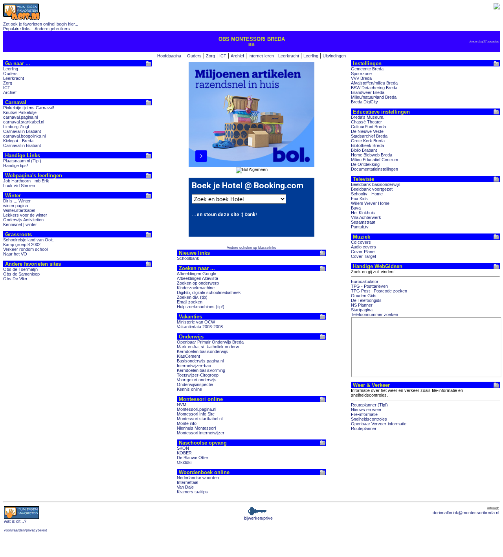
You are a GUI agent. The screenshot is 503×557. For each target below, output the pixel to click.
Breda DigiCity (364, 101)
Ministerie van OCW (196, 322)
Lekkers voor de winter (25, 215)
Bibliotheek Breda (367, 145)
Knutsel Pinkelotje (20, 112)
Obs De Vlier (15, 278)
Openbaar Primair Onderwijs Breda (210, 342)
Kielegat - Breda (18, 140)
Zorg (210, 55)
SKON (183, 448)
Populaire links (17, 28)
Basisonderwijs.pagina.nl (200, 360)
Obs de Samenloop (21, 274)
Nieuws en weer (366, 409)
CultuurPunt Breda (368, 126)
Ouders (194, 55)
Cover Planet (363, 251)
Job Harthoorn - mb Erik (26, 180)
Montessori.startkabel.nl (199, 418)
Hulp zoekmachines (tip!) (200, 306)
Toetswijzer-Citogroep (197, 375)
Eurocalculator (364, 281)
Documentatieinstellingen (374, 169)
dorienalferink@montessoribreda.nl (466, 512)
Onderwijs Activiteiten (23, 219)
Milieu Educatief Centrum (374, 159)
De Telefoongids (366, 300)
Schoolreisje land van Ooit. (28, 239)
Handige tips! (15, 165)
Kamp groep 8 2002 (21, 244)
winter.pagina (15, 205)
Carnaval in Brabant (22, 131)
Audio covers (363, 246)
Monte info (186, 423)
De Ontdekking (365, 164)
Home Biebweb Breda (371, 155)
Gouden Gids (363, 295)
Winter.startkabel (19, 210)
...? (15, 521)
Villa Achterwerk (366, 217)
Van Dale (185, 487)
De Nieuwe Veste (367, 131)
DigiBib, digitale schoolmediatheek (209, 292)
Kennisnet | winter (20, 224)
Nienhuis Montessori (196, 428)
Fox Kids (359, 198)
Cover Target (363, 256)
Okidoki (184, 462)
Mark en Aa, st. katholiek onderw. (208, 346)
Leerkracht (288, 55)
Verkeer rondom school (25, 249)
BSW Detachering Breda (374, 87)
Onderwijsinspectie (195, 384)
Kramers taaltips (192, 491)
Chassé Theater (366, 121)
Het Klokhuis (363, 212)
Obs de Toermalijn (20, 269)
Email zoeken (189, 302)
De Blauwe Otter (192, 457)
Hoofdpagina (169, 55)
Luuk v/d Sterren (19, 185)
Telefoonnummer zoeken (374, 314)
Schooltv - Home (367, 193)
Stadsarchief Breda (369, 136)
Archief (237, 55)
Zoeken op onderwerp (198, 283)
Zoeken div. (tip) (192, 297)
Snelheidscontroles (369, 419)
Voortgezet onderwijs (197, 379)
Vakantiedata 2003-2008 (200, 326)
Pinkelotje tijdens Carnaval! (28, 107)
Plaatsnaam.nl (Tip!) (22, 160)
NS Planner (362, 305)
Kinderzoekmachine (196, 287)
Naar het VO (15, 254)
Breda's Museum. (367, 117)
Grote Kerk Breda (368, 140)
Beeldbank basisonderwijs (375, 184)
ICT (222, 55)
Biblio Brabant (364, 150)
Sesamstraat (363, 222)
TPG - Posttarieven (369, 286)
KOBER (184, 452)
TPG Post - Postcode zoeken (379, 291)
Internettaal (187, 482)
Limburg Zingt (16, 126)
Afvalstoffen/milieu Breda (374, 83)
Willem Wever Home (370, 203)
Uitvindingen (334, 55)
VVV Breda (361, 78)
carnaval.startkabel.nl (23, 121)
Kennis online (189, 389)
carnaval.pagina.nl (20, 117)
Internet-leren (261, 55)
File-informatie (364, 414)
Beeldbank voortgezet (372, 189)
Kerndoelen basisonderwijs (202, 351)
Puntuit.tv (360, 226)
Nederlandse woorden (198, 477)
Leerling (310, 55)
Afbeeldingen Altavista (197, 278)
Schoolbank (188, 258)
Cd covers (361, 242)
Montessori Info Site (196, 414)
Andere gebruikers (52, 28)
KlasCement (188, 356)
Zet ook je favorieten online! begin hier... (40, 24)
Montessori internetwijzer (200, 432)
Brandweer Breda (367, 92)
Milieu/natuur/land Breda (374, 97)
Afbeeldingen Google (196, 273)
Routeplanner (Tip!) (369, 405)
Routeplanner (363, 428)
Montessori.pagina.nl (196, 409)
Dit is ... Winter (17, 201)
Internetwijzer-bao (194, 365)
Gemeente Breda (367, 68)
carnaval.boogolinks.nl (24, 136)
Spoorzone (361, 73)
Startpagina (362, 309)
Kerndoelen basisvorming (201, 370)
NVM (181, 404)
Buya (356, 208)
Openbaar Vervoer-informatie (378, 423)
